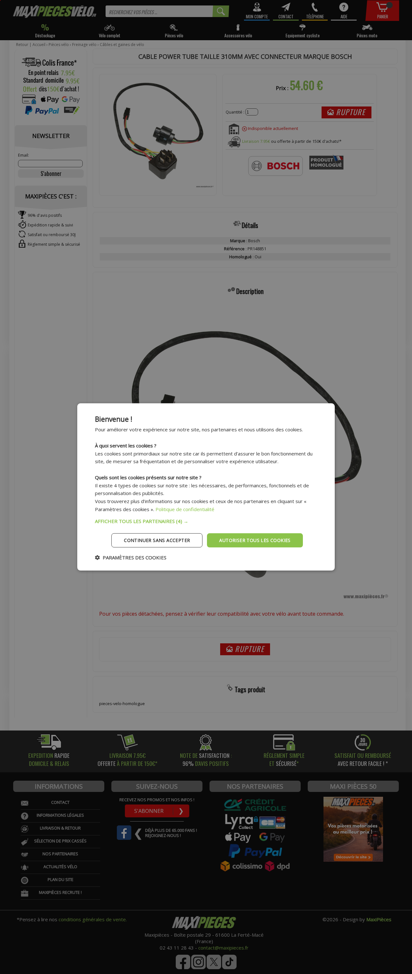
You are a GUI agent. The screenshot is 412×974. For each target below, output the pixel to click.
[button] (206, 521)
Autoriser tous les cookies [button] (254, 540)
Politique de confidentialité (184, 509)
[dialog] (206, 487)
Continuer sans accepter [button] (157, 540)
